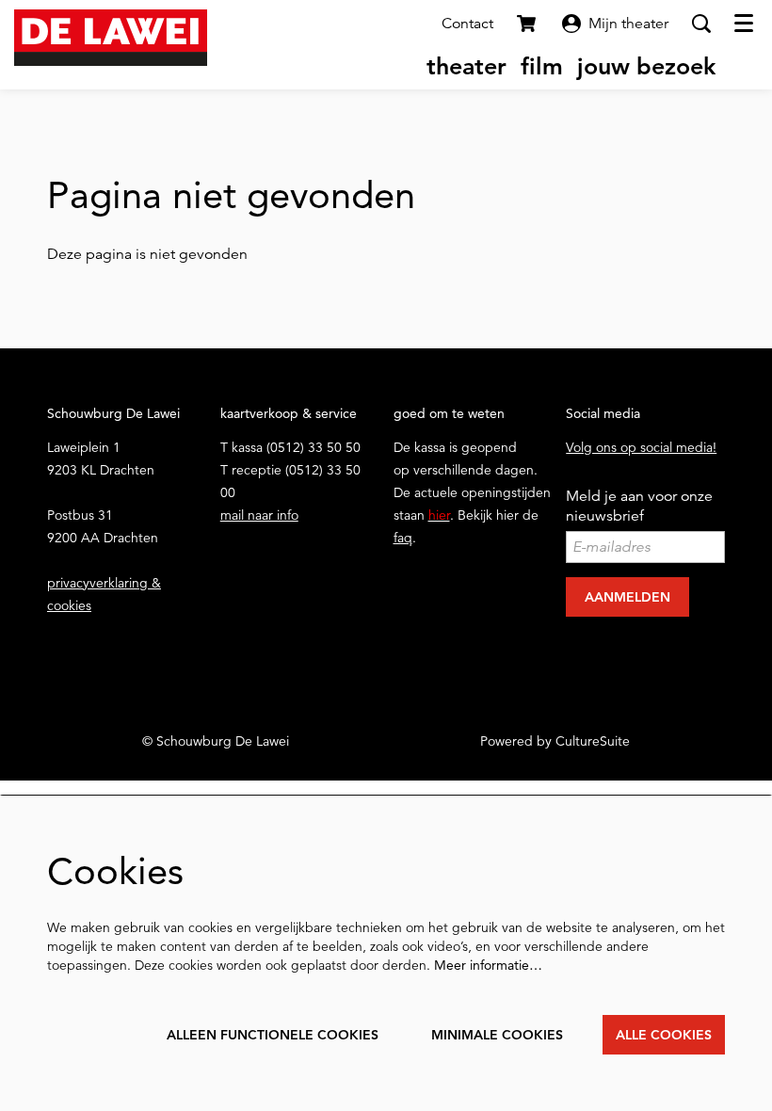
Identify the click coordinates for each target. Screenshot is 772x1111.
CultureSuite (592, 741)
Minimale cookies (497, 1034)
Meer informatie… (488, 965)
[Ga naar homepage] (110, 37)
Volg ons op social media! (641, 447)
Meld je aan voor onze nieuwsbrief (639, 506)
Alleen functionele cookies (272, 1034)
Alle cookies (664, 1034)
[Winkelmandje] (528, 23)
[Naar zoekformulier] (701, 23)
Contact (467, 23)
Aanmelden (627, 596)
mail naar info (259, 515)
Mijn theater (628, 23)
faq (403, 537)
